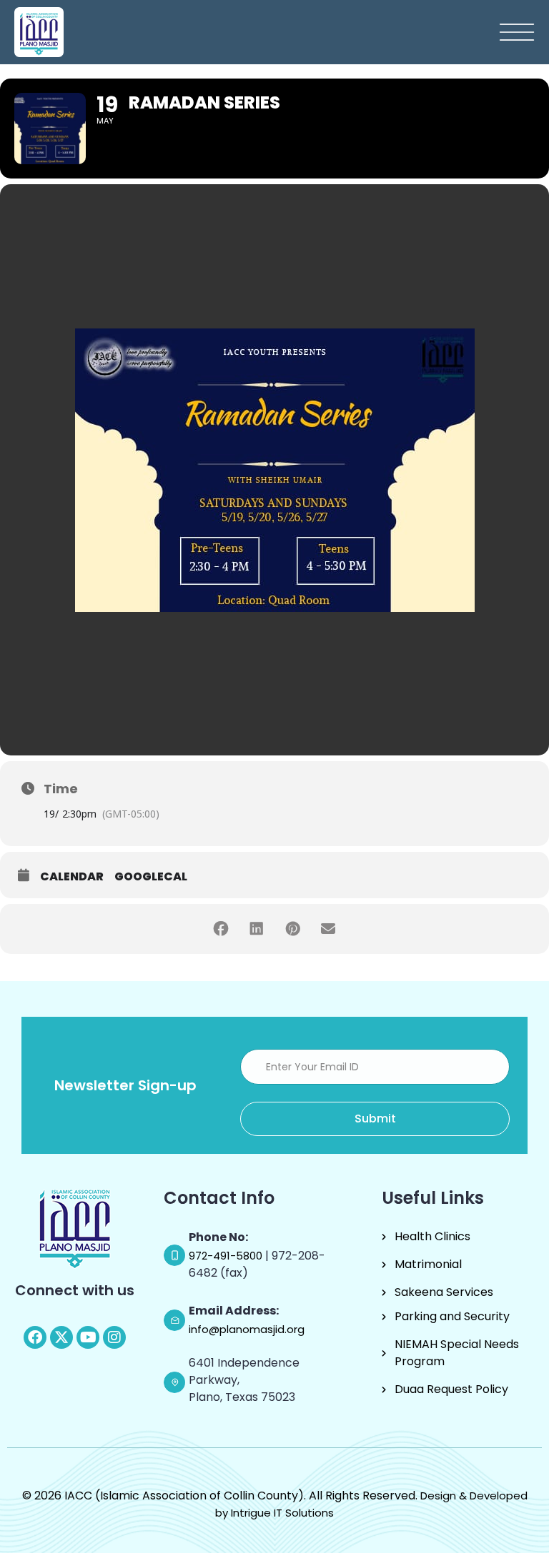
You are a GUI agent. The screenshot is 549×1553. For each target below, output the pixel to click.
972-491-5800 (227, 1255)
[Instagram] (114, 1337)
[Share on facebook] (221, 929)
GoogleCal (150, 877)
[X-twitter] (61, 1337)
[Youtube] (87, 1337)
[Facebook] (35, 1337)
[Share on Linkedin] (256, 929)
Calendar (72, 877)
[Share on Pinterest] (292, 929)
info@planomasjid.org (247, 1329)
